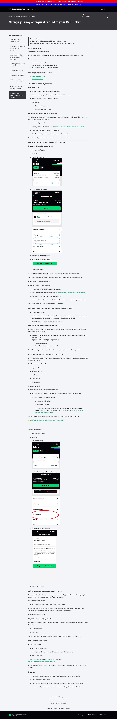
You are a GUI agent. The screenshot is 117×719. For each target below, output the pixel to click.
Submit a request (65, 708)
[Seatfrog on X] (91, 715)
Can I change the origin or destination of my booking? (17, 48)
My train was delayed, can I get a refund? (16, 87)
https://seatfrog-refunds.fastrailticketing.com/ (70, 127)
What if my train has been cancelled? (17, 65)
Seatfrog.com (82, 715)
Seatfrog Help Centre (13, 16)
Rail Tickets (20, 16)
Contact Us (103, 9)
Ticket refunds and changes (29, 16)
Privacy (14, 715)
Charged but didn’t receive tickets (15, 40)
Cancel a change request (17, 75)
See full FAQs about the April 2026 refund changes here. (47, 420)
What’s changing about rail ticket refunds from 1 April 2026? (17, 57)
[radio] (54, 700)
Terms (17, 715)
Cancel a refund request (17, 70)
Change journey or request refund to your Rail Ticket (16, 95)
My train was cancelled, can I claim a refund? (17, 81)
